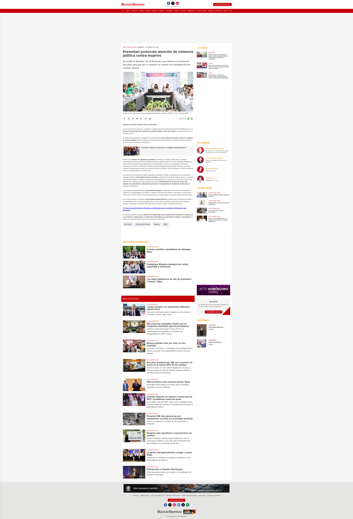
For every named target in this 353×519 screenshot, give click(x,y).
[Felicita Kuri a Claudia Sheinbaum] (134, 472)
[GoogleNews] (178, 504)
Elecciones (128, 224)
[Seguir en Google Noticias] (191, 118)
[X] (173, 3)
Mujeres (156, 224)
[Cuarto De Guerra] (200, 169)
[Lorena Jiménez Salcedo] (200, 160)
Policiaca (134, 10)
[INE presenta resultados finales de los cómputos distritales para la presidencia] (134, 329)
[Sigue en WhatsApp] (188, 118)
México (141, 10)
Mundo (148, 10)
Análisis (161, 10)
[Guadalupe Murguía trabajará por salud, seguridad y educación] (134, 267)
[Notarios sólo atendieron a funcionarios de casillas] (134, 438)
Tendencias (191, 10)
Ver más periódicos (222, 4)
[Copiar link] (145, 118)
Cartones (169, 10)
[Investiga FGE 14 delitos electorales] (202, 210)
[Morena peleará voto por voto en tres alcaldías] (134, 348)
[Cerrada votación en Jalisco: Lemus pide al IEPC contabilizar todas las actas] (134, 401)
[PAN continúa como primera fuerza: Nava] (134, 384)
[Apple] (183, 504)
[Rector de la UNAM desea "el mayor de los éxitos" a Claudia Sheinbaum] (202, 219)
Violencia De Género (143, 224)
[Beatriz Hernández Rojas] (200, 150)
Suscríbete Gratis (213, 312)
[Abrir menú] (122, 11)
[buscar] (230, 11)
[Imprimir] (150, 118)
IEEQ (165, 224)
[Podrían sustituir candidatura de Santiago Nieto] (134, 252)
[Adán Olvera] (200, 179)
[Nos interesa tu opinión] (176, 488)
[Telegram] (137, 118)
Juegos (225, 10)
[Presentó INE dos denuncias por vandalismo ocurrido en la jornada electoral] (134, 420)
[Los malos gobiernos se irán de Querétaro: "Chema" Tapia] (134, 282)
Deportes (218, 10)
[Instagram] (177, 3)
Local (128, 10)
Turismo (211, 10)
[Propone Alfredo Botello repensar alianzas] (202, 195)
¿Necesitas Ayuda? (176, 500)
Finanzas (154, 10)
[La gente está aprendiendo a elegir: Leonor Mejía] (134, 456)
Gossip (176, 10)
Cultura (183, 10)
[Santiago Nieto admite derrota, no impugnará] (202, 203)
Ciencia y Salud (201, 10)
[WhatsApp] (133, 118)
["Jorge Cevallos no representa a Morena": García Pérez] (134, 310)
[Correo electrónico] (141, 118)
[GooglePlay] (187, 504)
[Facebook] (168, 3)
